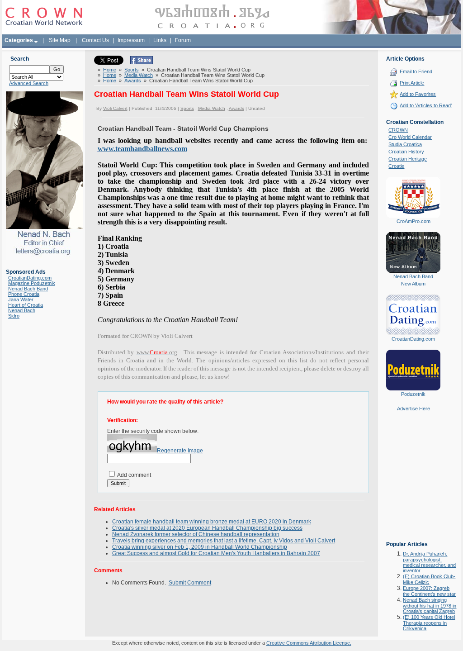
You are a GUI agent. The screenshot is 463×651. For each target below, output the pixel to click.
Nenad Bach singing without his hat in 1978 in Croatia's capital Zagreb (429, 605)
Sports (131, 69)
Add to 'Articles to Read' (426, 105)
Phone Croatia (23, 294)
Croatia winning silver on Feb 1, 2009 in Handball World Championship (199, 547)
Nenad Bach (21, 310)
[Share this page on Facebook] (141, 62)
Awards (132, 80)
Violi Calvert (115, 108)
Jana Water (20, 299)
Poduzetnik (413, 394)
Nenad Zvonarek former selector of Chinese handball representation (195, 534)
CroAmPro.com (413, 221)
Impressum (131, 40)
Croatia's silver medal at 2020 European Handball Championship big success (207, 528)
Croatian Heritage (407, 159)
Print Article (412, 83)
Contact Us (95, 40)
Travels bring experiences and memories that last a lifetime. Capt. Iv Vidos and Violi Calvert (223, 540)
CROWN (398, 130)
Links (159, 40)
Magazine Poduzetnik (31, 283)
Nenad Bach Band (28, 288)
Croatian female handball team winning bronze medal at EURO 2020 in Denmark (211, 521)
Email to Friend (416, 71)
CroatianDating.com (30, 277)
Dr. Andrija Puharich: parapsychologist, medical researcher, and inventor (429, 562)
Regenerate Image (180, 450)
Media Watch (138, 75)
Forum (183, 40)
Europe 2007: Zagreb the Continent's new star (429, 591)
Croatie (396, 166)
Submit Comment (190, 583)
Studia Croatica (405, 144)
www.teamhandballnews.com (142, 148)
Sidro (13, 315)
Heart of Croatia (25, 305)
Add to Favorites (418, 94)
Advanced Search (28, 83)
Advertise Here (413, 408)
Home (109, 69)
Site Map (60, 40)
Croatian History (406, 151)
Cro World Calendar (410, 137)
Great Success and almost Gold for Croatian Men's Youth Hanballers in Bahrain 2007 (216, 553)
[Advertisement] (413, 482)
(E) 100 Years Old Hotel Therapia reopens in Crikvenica (429, 622)
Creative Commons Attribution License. (308, 643)
